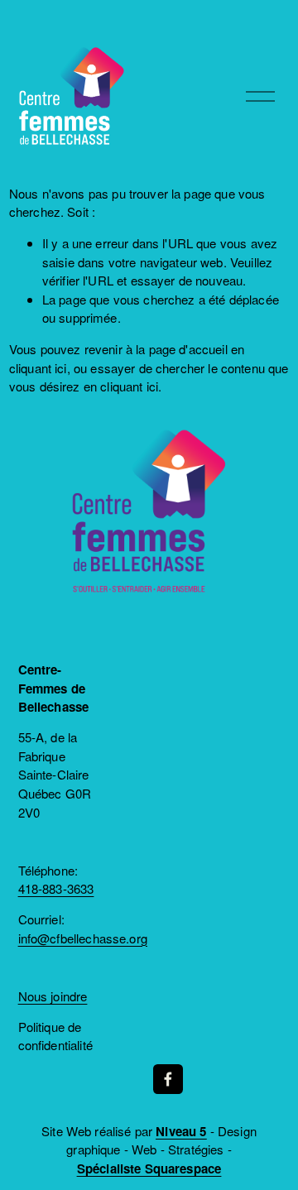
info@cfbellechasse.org (82, 938)
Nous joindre (53, 996)
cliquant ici (38, 368)
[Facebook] (168, 1079)
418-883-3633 (56, 888)
